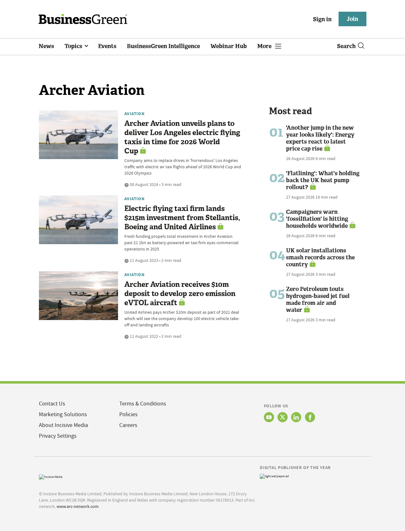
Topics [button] (74, 46)
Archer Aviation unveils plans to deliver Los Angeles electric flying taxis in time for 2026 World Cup (182, 137)
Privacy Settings (58, 436)
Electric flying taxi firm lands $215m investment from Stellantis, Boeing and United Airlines (182, 218)
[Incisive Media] (50, 476)
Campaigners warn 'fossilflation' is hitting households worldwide (317, 219)
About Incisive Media (63, 425)
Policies (128, 414)
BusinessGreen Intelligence (163, 46)
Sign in (322, 19)
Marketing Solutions (63, 414)
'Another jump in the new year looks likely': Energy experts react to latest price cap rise (320, 138)
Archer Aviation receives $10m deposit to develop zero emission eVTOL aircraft (179, 293)
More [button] (265, 46)
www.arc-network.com (78, 506)
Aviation (134, 113)
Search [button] (346, 46)
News (46, 46)
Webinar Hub (228, 46)
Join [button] (352, 19)
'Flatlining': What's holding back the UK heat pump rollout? (322, 180)
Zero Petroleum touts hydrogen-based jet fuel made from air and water (318, 299)
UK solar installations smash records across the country (320, 257)
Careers (128, 425)
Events (107, 46)
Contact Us (52, 403)
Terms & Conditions (142, 403)
